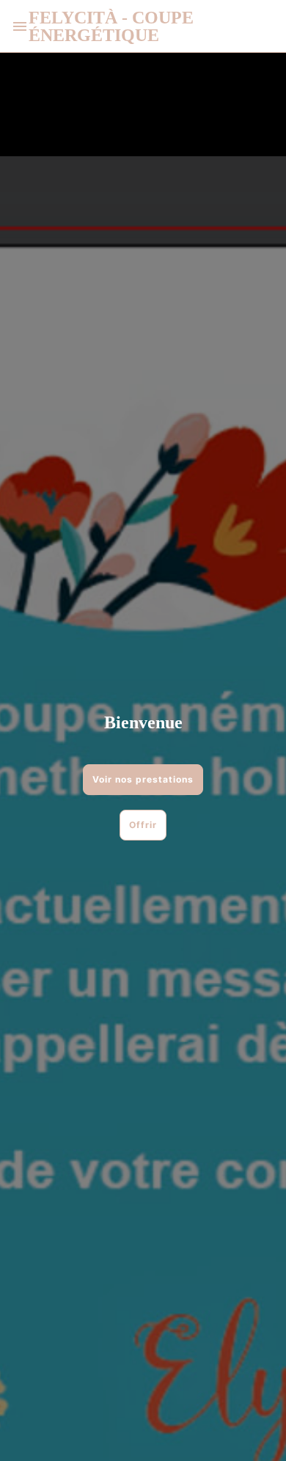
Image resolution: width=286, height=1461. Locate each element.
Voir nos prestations (143, 779)
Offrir (143, 824)
